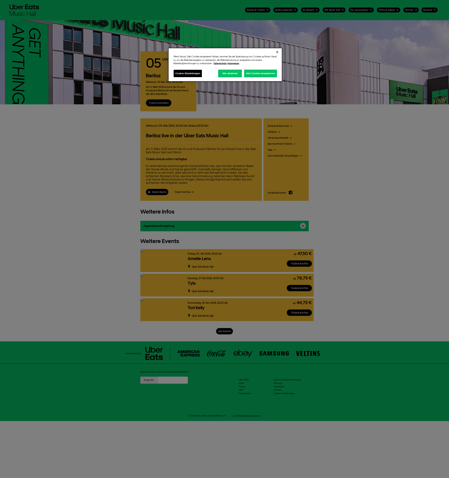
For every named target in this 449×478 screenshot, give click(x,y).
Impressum (233, 63)
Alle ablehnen (230, 73)
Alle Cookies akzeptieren (260, 73)
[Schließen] (277, 52)
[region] (225, 65)
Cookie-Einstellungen (187, 73)
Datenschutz (220, 63)
